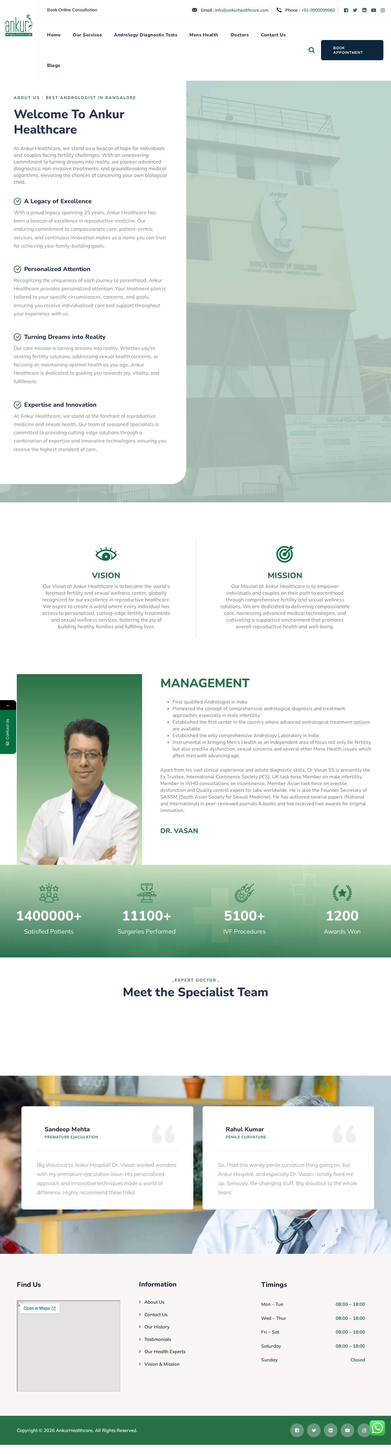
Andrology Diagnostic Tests (145, 35)
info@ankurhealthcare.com (242, 10)
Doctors (240, 35)
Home (53, 35)
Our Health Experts (164, 1351)
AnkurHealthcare (74, 1430)
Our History (157, 1327)
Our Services (87, 35)
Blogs (53, 65)
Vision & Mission (162, 1364)
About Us (154, 1302)
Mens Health (203, 35)
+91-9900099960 (318, 10)
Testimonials (157, 1339)
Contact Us (273, 35)
